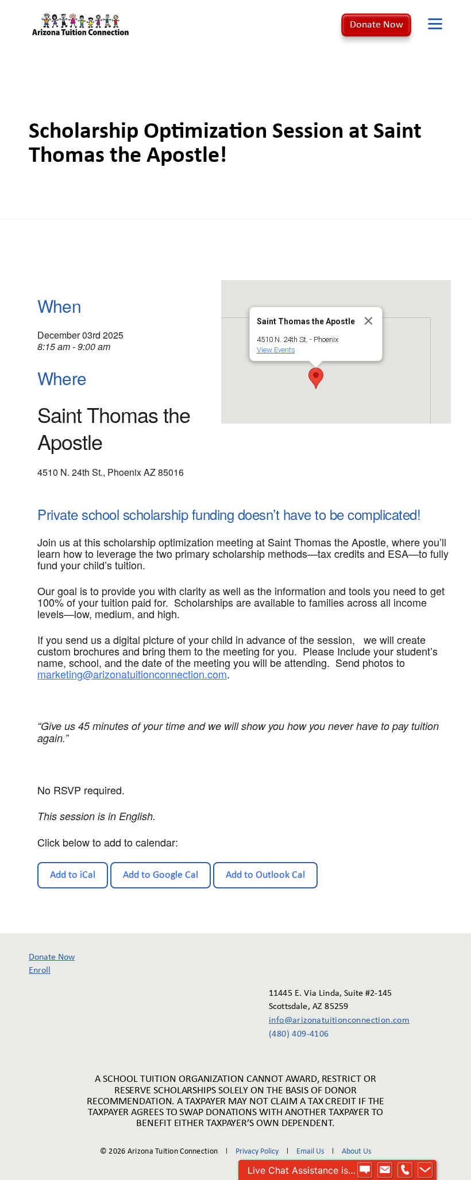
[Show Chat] (364, 1170)
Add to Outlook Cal (265, 875)
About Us (356, 1151)
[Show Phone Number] (404, 1170)
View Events (276, 350)
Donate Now (376, 25)
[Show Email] (384, 1170)
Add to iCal (72, 875)
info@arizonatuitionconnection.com (331, 1020)
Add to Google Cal (160, 875)
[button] (315, 378)
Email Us (310, 1151)
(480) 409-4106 (299, 1034)
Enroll (40, 970)
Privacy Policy (257, 1151)
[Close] (369, 321)
